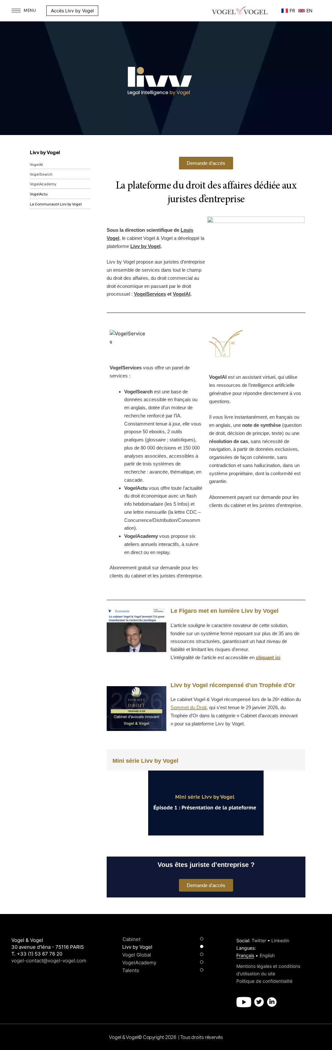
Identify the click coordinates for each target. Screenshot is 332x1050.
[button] (101, 11)
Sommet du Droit (189, 707)
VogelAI (36, 165)
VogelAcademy (43, 184)
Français (245, 955)
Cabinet (131, 939)
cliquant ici (268, 657)
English (267, 955)
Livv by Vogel (45, 152)
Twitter (259, 940)
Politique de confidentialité (264, 981)
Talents (130, 970)
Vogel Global (136, 955)
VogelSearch (41, 174)
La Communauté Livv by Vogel (56, 204)
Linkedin (280, 940)
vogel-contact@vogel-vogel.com (48, 960)
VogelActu (39, 194)
